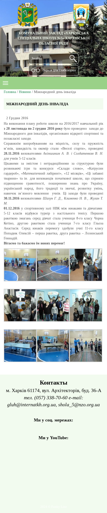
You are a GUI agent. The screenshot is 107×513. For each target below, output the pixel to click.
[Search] (73, 58)
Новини (25, 92)
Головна (10, 92)
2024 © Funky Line (53, 507)
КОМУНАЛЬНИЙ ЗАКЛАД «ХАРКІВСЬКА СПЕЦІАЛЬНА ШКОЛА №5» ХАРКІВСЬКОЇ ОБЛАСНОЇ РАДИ (54, 38)
